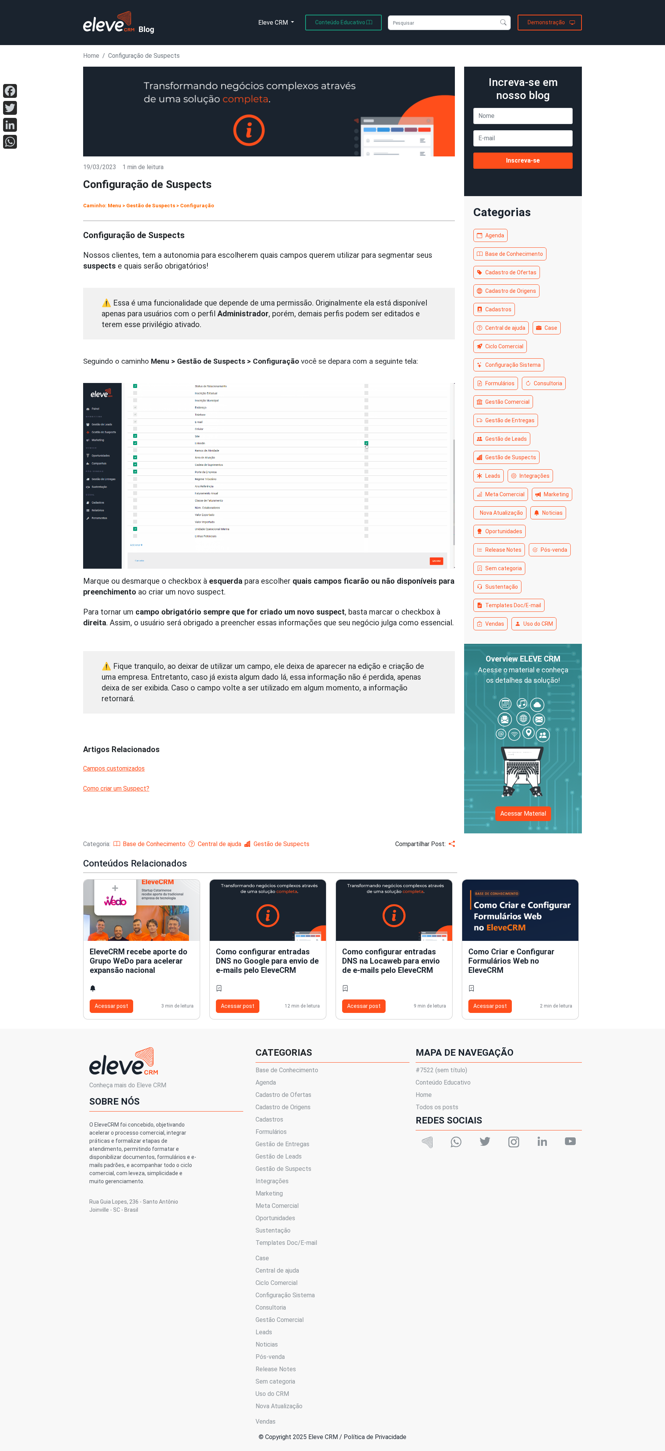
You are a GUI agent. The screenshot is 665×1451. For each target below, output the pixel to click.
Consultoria (548, 383)
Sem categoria (503, 568)
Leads (492, 476)
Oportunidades (503, 531)
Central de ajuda (505, 328)
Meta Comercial (505, 494)
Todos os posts (437, 1107)
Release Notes (503, 550)
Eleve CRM (273, 22)
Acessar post (111, 1006)
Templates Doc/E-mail (513, 605)
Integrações (535, 476)
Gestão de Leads (506, 439)
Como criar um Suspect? (116, 788)
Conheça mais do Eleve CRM (127, 1085)
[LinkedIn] (10, 124)
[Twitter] (10, 107)
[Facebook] (10, 90)
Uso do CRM (538, 624)
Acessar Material (523, 813)
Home (91, 55)
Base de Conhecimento (514, 254)
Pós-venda (554, 550)
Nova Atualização (501, 513)
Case (551, 328)
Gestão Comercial (507, 402)
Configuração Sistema (513, 365)
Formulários (500, 383)
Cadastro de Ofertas (510, 272)
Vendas (494, 624)
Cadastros (498, 309)
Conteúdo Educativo (443, 1082)
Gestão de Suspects (510, 457)
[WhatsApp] (10, 141)
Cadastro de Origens (510, 291)
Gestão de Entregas (510, 420)
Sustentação (501, 587)
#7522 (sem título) (441, 1070)
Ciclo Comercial (504, 346)
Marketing (556, 494)
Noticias (552, 513)
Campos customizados (114, 768)
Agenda (494, 235)
